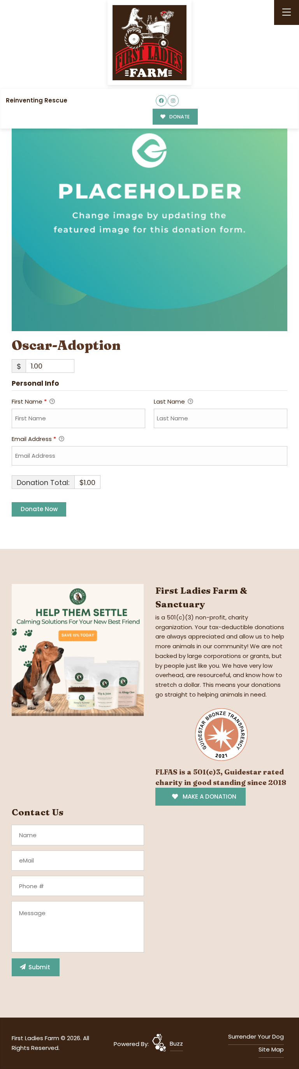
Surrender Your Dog (256, 1036)
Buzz (176, 1043)
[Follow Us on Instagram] (173, 100)
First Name (29, 401)
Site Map (271, 1049)
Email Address (34, 439)
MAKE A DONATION (208, 796)
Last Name (170, 401)
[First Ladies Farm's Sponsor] (78, 650)
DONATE (179, 116)
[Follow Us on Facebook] (161, 100)
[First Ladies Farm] (149, 42)
